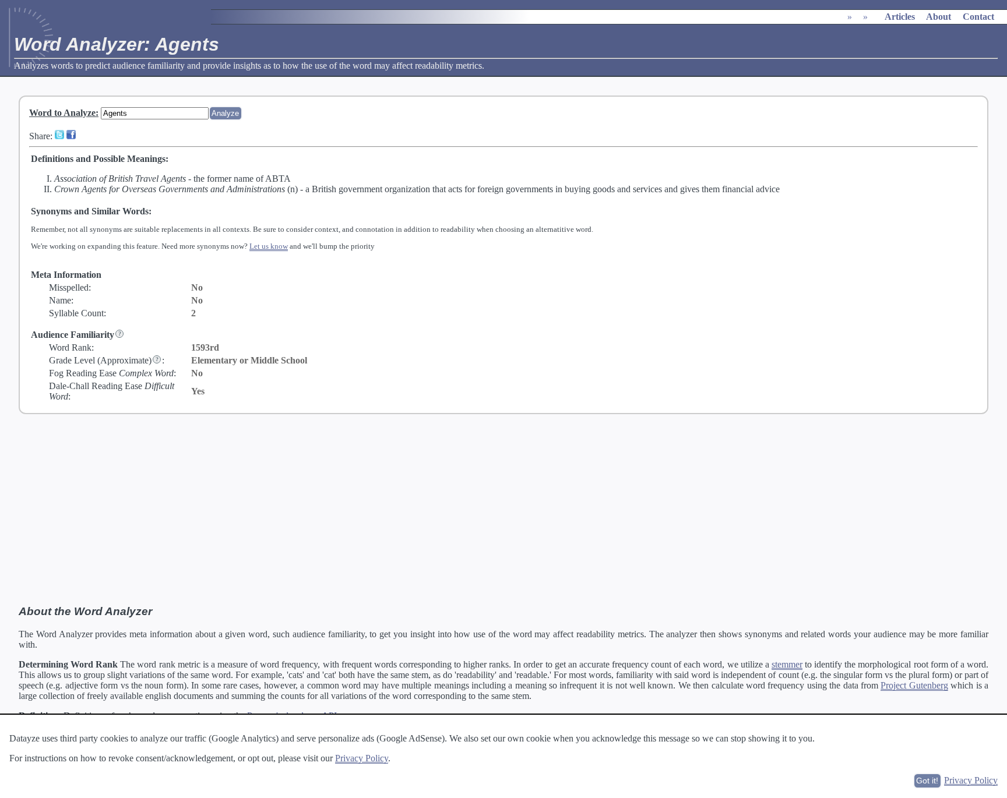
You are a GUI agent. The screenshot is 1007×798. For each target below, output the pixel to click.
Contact (978, 17)
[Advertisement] (503, 509)
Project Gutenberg (914, 685)
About (938, 17)
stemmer (787, 664)
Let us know (268, 246)
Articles (900, 17)
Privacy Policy (361, 758)
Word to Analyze (62, 113)
